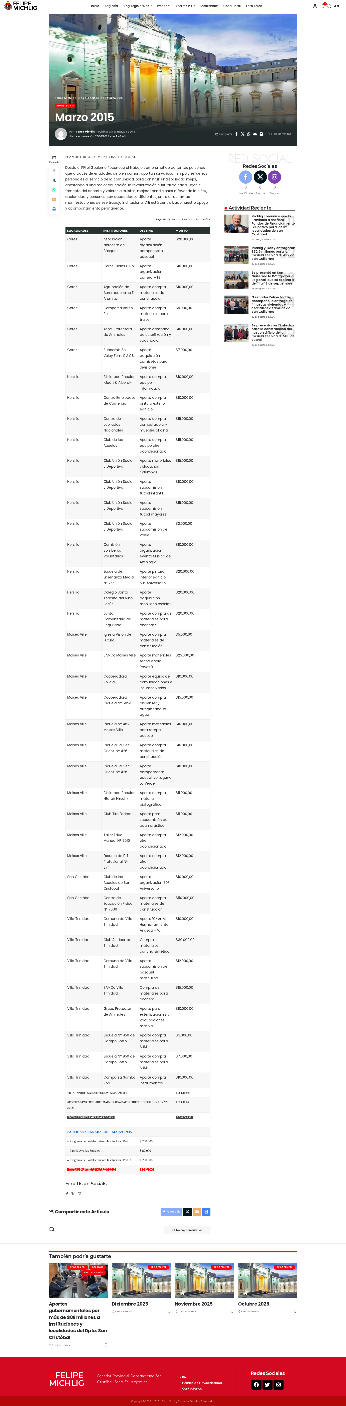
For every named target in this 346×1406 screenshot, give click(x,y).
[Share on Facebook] (236, 134)
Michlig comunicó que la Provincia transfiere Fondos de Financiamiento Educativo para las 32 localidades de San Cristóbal (273, 225)
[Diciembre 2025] (141, 1280)
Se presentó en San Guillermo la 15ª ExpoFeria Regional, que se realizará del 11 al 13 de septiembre (272, 278)
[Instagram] (79, 1194)
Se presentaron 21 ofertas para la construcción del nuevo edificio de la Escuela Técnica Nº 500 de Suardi (273, 332)
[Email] (255, 134)
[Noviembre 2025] (204, 1280)
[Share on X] (242, 134)
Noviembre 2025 (194, 1304)
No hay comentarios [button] (189, 1230)
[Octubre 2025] (267, 1280)
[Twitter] (268, 1385)
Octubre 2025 (253, 1304)
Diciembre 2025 (130, 1304)
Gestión (97, 1267)
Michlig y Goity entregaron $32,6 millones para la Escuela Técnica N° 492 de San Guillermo (273, 253)
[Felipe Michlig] (20, 6)
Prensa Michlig (84, 131)
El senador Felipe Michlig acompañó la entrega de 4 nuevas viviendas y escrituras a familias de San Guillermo (272, 304)
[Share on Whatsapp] (249, 134)
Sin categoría (93, 1272)
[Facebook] (67, 1194)
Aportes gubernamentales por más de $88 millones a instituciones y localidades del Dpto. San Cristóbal (78, 1321)
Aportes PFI (65, 105)
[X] (73, 1194)
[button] (315, 6)
